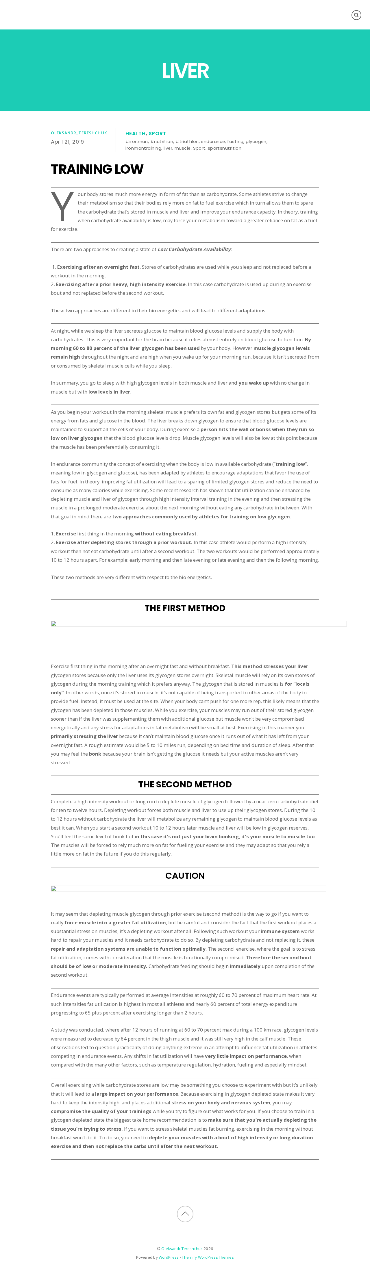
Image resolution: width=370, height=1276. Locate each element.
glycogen (256, 141)
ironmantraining (143, 148)
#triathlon (187, 141)
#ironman (136, 141)
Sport (157, 133)
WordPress (169, 1257)
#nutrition (161, 141)
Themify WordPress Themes (208, 1257)
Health (135, 133)
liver (168, 148)
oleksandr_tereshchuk (79, 133)
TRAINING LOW (97, 169)
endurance (213, 141)
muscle (183, 148)
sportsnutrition (225, 148)
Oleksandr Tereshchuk (182, 1248)
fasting (235, 141)
